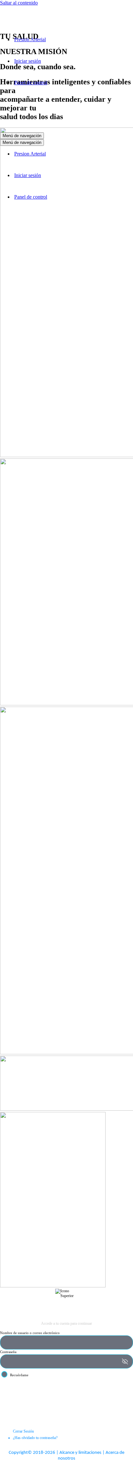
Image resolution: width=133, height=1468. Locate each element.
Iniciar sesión (27, 61)
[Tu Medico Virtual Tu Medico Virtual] (32, 28)
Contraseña (8, 1352)
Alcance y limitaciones (80, 1452)
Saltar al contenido (19, 2)
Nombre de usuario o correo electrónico (30, 1333)
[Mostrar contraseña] (125, 1361)
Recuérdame (19, 1375)
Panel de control (30, 82)
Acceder (66, 1390)
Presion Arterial (30, 39)
